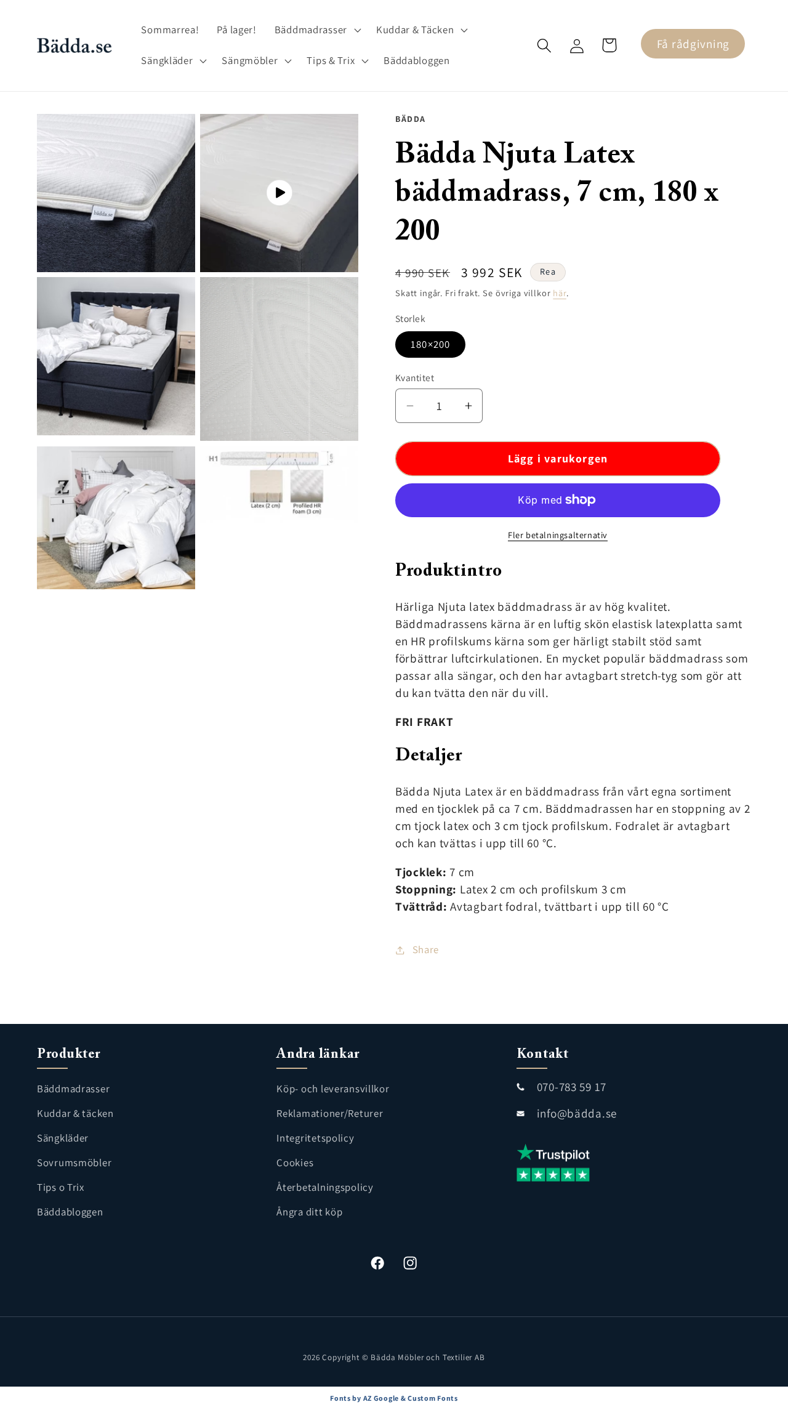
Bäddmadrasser (73, 1088)
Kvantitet (414, 377)
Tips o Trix (60, 1187)
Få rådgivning (693, 44)
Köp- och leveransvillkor (332, 1088)
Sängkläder (63, 1138)
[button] (316, 30)
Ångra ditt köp (309, 1212)
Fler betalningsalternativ (558, 535)
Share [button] (425, 949)
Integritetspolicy (315, 1138)
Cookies (294, 1162)
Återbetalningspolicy (324, 1187)
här (559, 293)
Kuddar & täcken (75, 1113)
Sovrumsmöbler (74, 1162)
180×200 (430, 344)
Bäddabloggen (70, 1212)
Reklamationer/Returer (329, 1113)
